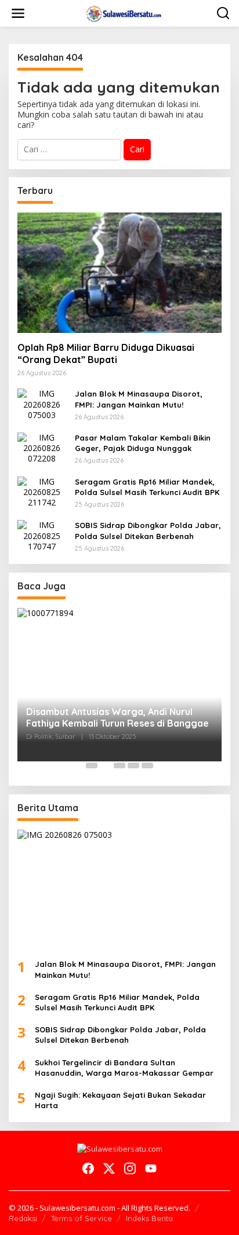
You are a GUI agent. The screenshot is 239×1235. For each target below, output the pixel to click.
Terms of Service (81, 1218)
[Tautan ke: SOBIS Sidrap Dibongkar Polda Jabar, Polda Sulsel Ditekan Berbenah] (41, 535)
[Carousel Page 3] (119, 765)
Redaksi (23, 1218)
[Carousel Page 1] (91, 765)
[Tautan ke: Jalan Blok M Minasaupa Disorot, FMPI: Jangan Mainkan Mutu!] (41, 403)
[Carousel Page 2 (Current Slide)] (105, 765)
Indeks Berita (149, 1218)
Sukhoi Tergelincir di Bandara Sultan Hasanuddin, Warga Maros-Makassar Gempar (124, 1068)
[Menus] (18, 13)
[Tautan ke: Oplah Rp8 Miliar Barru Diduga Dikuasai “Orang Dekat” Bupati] (119, 273)
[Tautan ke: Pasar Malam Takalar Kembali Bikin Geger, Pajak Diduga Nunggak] (41, 447)
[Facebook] (88, 1168)
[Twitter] (109, 1168)
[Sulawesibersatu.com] (122, 12)
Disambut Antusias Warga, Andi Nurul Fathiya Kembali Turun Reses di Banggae (117, 718)
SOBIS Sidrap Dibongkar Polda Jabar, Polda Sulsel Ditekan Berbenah (148, 530)
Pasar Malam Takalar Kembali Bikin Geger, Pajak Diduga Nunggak (143, 443)
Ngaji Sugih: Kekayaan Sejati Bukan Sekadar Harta (120, 1100)
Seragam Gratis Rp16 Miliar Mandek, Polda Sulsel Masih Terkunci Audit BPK (147, 487)
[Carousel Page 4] (133, 765)
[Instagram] (129, 1168)
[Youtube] (150, 1168)
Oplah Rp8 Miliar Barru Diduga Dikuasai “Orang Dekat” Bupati (105, 353)
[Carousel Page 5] (147, 765)
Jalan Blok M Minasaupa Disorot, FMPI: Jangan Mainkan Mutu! (138, 399)
